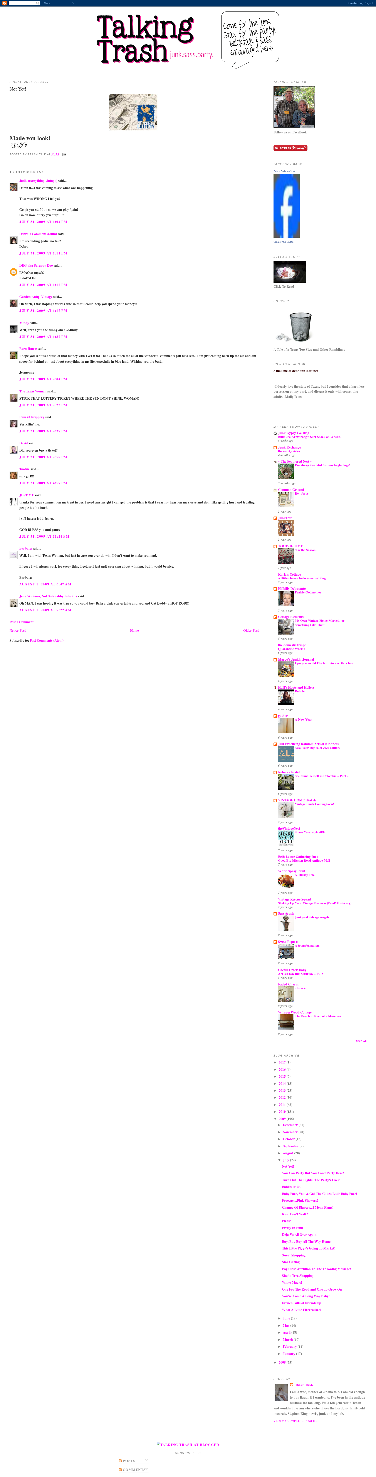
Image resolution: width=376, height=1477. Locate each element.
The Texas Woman (33, 391)
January (289, 1353)
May (286, 1325)
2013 (283, 1090)
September (291, 1145)
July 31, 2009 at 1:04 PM (43, 221)
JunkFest (285, 517)
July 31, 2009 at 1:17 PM (43, 310)
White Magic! (292, 1282)
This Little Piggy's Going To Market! (308, 1248)
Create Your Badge (284, 242)
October (289, 1138)
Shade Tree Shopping (298, 1275)
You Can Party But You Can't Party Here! (313, 1172)
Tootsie (24, 468)
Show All (361, 1041)
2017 (283, 1062)
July (286, 1159)
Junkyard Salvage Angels (312, 917)
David (23, 442)
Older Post (251, 630)
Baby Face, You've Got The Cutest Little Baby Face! (319, 1193)
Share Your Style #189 (310, 832)
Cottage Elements (291, 616)
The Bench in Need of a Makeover (318, 1015)
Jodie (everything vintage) (38, 180)
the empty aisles (289, 451)
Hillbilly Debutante (292, 588)
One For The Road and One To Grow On (312, 1289)
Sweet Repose (288, 941)
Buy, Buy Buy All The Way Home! (307, 1241)
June (287, 1318)
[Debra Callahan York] (287, 236)
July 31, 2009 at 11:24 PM (44, 536)
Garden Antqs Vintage (35, 296)
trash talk (303, 1384)
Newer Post (18, 630)
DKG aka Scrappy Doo (36, 265)
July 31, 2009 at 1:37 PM (43, 336)
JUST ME (26, 494)
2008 (283, 1362)
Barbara (25, 548)
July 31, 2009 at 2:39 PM (43, 430)
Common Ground (291, 489)
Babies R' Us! (291, 1186)
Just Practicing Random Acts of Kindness (308, 743)
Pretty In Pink (292, 1227)
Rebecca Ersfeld (290, 771)
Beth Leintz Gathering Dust (298, 856)
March (288, 1339)
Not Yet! (18, 89)
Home (134, 630)
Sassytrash (286, 913)
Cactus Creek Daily (292, 969)
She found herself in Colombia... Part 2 (321, 775)
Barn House (28, 348)
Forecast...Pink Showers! (300, 1200)
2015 (283, 1076)
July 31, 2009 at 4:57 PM (43, 482)
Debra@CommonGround (38, 233)
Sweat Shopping (294, 1255)
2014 (283, 1083)
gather (283, 715)
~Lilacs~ (301, 987)
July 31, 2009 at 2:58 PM (43, 456)
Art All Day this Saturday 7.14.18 (300, 973)
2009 (283, 1118)
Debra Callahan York (284, 171)
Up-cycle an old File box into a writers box (324, 663)
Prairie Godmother (308, 592)
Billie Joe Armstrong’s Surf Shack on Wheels (309, 436)
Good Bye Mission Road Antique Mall (304, 860)
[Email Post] (63, 154)
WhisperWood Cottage (295, 1012)
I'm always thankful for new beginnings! (322, 465)
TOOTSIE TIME (290, 545)
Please (286, 1220)
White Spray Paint (291, 870)
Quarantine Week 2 (291, 648)
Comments (134, 1469)
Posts (128, 1460)
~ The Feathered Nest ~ (295, 461)
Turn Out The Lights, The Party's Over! (311, 1179)
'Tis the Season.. (306, 549)
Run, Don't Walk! (295, 1213)
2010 (283, 1111)
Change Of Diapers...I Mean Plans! (307, 1207)
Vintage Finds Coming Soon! (314, 803)
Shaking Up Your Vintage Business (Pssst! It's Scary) (314, 902)
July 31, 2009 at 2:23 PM (43, 404)
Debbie (300, 691)
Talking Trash (187, 17)
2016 (283, 1069)
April (287, 1332)
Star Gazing (291, 1261)
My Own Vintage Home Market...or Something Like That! (319, 622)
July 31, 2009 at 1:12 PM (43, 284)
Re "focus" (302, 493)
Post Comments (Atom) (47, 640)
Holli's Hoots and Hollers (296, 687)
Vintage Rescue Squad (294, 899)
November (291, 1131)
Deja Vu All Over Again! (299, 1234)
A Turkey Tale (305, 874)
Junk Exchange (289, 447)
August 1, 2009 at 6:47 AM (45, 583)
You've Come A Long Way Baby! (306, 1295)
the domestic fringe (292, 644)
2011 (283, 1104)
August (288, 1152)
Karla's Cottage (289, 574)
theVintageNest (289, 828)
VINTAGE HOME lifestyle (297, 799)
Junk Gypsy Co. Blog (293, 432)
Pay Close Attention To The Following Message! (316, 1268)
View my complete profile (296, 1420)
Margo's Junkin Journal (296, 659)
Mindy (24, 322)
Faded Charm (288, 984)
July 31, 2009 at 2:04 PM (43, 378)
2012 (283, 1097)
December (291, 1124)
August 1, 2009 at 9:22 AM (45, 609)
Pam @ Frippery (31, 416)
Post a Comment (22, 621)
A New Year (303, 719)
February (290, 1346)
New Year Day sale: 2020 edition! (317, 747)
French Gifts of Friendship (301, 1302)
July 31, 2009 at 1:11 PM (43, 253)
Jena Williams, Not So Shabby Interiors (48, 595)
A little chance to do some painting (302, 578)
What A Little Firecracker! (301, 1309)
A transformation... (308, 945)
